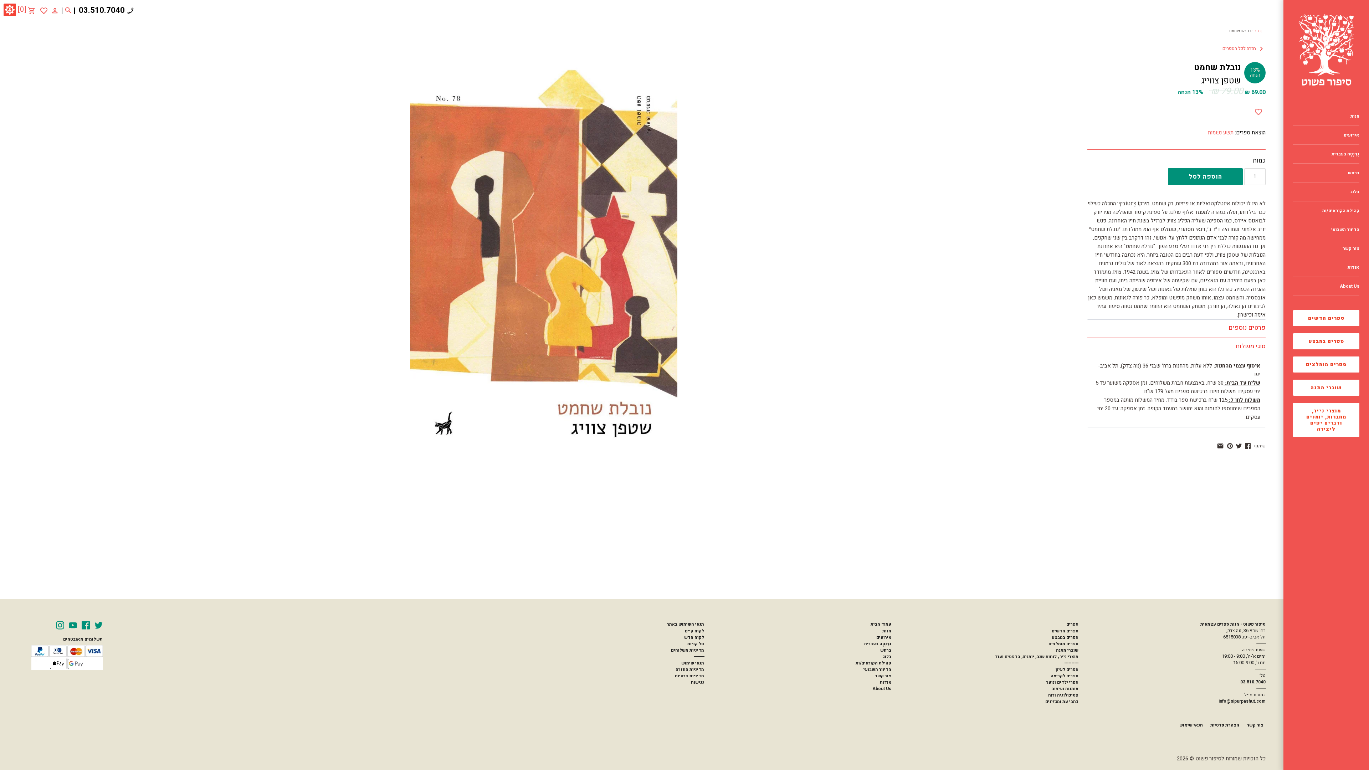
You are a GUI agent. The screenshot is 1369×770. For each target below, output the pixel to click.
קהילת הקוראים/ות (873, 663)
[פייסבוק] (1248, 446)
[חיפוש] (68, 10)
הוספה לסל (1205, 176)
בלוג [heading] (1354, 192)
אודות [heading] (1353, 267)
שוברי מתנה (1326, 387)
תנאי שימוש (692, 663)
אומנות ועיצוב (1065, 689)
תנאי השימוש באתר (685, 624)
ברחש (885, 650)
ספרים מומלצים (1326, 364)
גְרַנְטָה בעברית (877, 644)
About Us (881, 689)
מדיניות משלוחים (687, 650)
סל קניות (695, 644)
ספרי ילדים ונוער (1062, 682)
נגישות (697, 682)
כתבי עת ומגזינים (1061, 701)
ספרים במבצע (1326, 341)
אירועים (883, 637)
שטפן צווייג (1221, 81)
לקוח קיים (694, 631)
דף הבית (1257, 31)
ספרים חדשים (1326, 318)
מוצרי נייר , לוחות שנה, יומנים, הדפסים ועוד (1036, 656)
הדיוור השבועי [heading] (1345, 229)
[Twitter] (98, 625)
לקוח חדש (694, 637)
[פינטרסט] (1230, 446)
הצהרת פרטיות (1224, 725)
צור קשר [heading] (1351, 248)
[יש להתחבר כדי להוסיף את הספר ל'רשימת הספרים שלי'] (43, 10)
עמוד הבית (881, 624)
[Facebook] (86, 625)
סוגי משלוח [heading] (1251, 346)
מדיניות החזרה (690, 669)
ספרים (1072, 624)
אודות (885, 682)
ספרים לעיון (1067, 669)
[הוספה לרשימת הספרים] (1258, 110)
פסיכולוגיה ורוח (1063, 695)
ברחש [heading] (1353, 173)
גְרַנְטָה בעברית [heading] (1345, 154)
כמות (1259, 160)
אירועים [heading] (1351, 135)
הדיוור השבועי (877, 669)
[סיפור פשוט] (1326, 50)
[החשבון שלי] (55, 10)
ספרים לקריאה (1064, 676)
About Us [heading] (1349, 286)
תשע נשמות (1221, 133)
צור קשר (883, 676)
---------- (1071, 663)
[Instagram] (60, 625)
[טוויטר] (1239, 446)
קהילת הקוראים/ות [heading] (1340, 210)
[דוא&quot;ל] (1220, 446)
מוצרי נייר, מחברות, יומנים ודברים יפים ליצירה (1326, 420)
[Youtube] (73, 625)
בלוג (887, 656)
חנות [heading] (1354, 116)
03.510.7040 (102, 10)
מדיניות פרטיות (689, 676)
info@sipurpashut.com (1242, 701)
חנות (886, 631)
